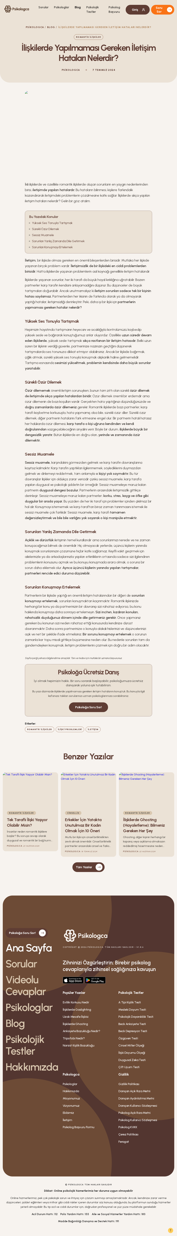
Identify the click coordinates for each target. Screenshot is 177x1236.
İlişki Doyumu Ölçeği (131, 1053)
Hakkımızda (31, 1067)
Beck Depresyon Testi (132, 1031)
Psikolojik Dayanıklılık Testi (135, 1017)
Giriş (135, 10)
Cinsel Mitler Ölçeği (131, 1045)
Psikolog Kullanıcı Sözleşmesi (137, 1120)
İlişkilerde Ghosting (75, 1024)
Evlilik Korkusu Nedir (76, 1002)
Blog (78, 7)
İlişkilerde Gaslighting (77, 1010)
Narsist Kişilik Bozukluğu (78, 1045)
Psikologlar (61, 7)
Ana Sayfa (29, 948)
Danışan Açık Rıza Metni (134, 1091)
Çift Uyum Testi (128, 1067)
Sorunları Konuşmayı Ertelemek (52, 247)
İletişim (67, 1120)
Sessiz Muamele (43, 235)
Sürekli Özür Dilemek (45, 229)
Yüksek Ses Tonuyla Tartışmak (52, 223)
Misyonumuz (71, 1098)
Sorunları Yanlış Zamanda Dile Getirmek (58, 241)
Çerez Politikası (128, 1134)
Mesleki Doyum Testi (132, 1010)
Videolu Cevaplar (26, 985)
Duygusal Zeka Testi (132, 1060)
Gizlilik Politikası (128, 1084)
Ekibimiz (68, 1113)
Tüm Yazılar (84, 867)
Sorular (43, 7)
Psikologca (35, 27)
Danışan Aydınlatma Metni (136, 1098)
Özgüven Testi (128, 1038)
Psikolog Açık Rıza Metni (134, 1113)
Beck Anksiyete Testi (132, 1024)
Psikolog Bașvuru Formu (78, 1127)
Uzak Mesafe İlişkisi (75, 1017)
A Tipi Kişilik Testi (129, 1002)
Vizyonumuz (71, 1106)
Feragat (123, 1142)
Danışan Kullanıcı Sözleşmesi (137, 1106)
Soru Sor (159, 10)
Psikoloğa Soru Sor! (88, 707)
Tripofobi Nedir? (74, 1038)
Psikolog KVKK (127, 1127)
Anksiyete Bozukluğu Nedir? (81, 1031)
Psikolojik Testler (25, 1045)
